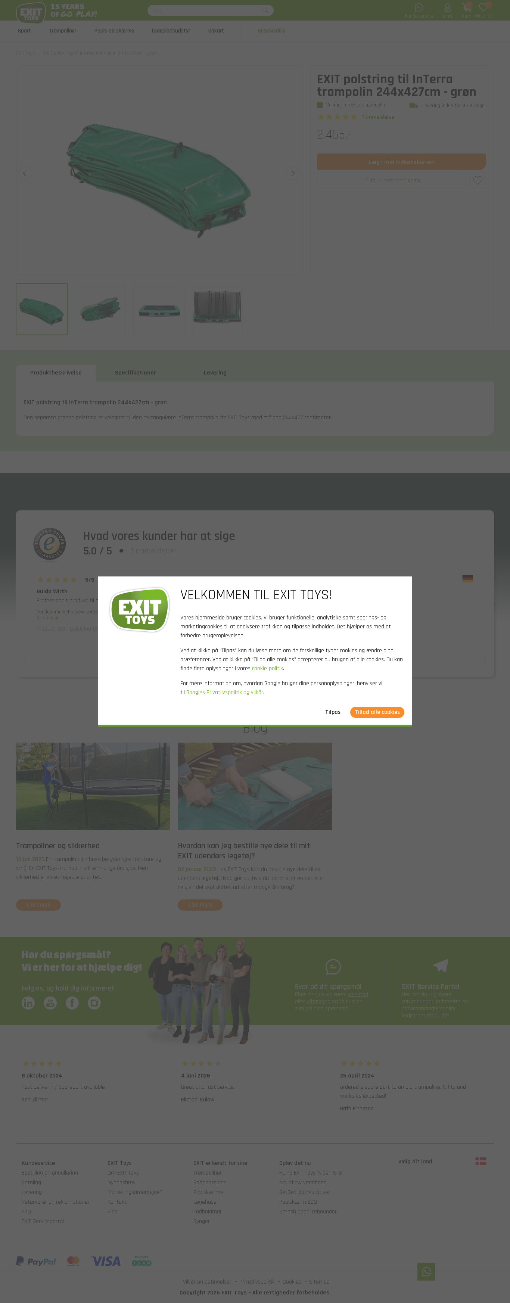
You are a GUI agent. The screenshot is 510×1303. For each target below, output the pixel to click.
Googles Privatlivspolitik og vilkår (224, 692)
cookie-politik (267, 668)
